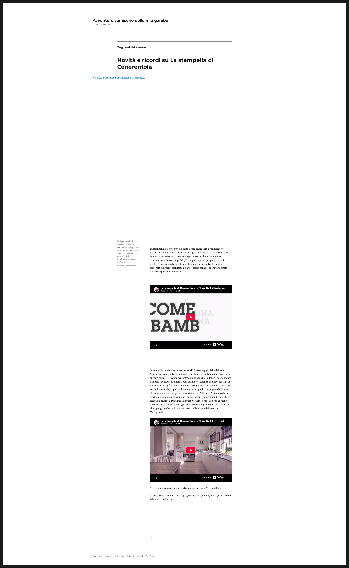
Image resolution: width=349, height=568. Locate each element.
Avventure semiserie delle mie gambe (130, 20)
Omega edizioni (124, 256)
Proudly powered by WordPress (140, 556)
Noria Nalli (130, 253)
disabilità (121, 245)
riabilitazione (123, 259)
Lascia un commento (126, 266)
